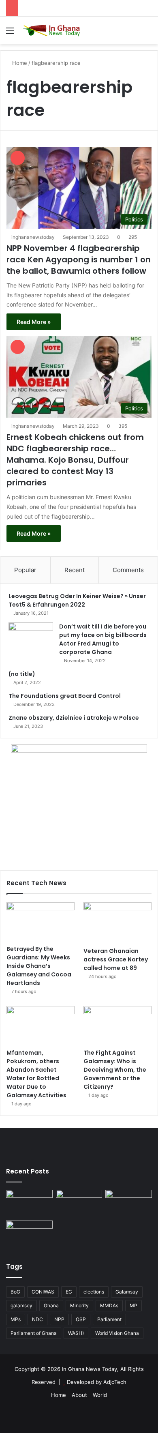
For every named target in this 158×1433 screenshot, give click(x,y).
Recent (74, 570)
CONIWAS (43, 1292)
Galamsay (126, 1292)
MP (133, 1305)
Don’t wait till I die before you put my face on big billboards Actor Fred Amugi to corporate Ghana (103, 639)
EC (69, 1292)
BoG (15, 1292)
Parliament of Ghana (34, 1333)
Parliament (109, 1319)
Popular (25, 570)
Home (19, 63)
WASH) (76, 1333)
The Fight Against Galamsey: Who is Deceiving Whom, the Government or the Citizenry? (114, 1070)
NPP (59, 1319)
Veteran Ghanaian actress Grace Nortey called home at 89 (115, 959)
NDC (37, 1319)
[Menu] (10, 33)
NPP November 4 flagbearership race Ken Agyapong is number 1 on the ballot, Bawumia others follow (78, 259)
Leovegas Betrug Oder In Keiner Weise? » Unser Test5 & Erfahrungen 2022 (77, 600)
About (79, 1395)
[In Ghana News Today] (52, 30)
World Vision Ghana (117, 1333)
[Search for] (148, 33)
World (100, 1395)
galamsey (21, 1305)
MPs (16, 1319)
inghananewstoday (33, 237)
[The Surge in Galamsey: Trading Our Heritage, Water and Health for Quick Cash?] (29, 1203)
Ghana (51, 1305)
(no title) (22, 674)
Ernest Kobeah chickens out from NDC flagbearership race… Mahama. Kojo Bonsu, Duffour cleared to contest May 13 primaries (75, 459)
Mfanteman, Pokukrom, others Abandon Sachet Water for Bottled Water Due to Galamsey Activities (36, 1074)
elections (93, 1292)
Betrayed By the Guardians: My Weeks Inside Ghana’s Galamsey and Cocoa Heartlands (38, 966)
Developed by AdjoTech (96, 1382)
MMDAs (109, 1305)
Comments (128, 570)
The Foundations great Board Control (65, 696)
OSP (81, 1319)
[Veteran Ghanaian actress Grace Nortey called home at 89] (117, 922)
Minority (79, 1305)
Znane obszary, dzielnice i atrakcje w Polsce (74, 718)
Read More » (34, 321)
